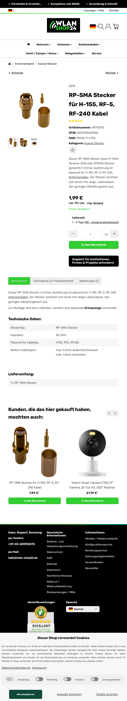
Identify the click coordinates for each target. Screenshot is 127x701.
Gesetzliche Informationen (56, 534)
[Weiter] (115, 413)
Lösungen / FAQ (94, 10)
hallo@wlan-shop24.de (23, 557)
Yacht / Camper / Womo (41, 53)
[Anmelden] (108, 27)
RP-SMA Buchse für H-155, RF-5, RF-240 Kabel (34, 485)
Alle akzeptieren (25, 694)
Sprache (71, 602)
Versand (98, 203)
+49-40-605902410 (21, 543)
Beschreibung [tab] (19, 280)
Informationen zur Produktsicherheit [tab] (53, 280)
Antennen (63, 44)
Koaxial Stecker (94, 143)
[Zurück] (109, 413)
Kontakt (114, 10)
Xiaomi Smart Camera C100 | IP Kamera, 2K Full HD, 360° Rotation (92, 485)
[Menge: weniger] (73, 233)
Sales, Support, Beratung (25, 532)
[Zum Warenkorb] (116, 27)
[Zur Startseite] (63, 26)
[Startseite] (9, 64)
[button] (13, 142)
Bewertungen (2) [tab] (89, 280)
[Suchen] (101, 27)
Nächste (111, 72)
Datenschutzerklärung (16, 667)
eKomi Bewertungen (41, 602)
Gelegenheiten (74, 53)
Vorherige (17, 72)
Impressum (39, 667)
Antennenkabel (88, 44)
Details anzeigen (107, 694)
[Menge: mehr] (114, 233)
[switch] (10, 679)
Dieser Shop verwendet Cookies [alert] (63, 638)
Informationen (95, 532)
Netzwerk (43, 44)
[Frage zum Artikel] (73, 150)
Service (96, 53)
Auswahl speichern (69, 694)
